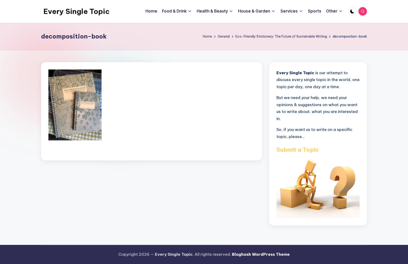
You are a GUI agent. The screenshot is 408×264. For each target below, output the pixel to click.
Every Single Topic (76, 11)
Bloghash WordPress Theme (261, 254)
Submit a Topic (297, 149)
